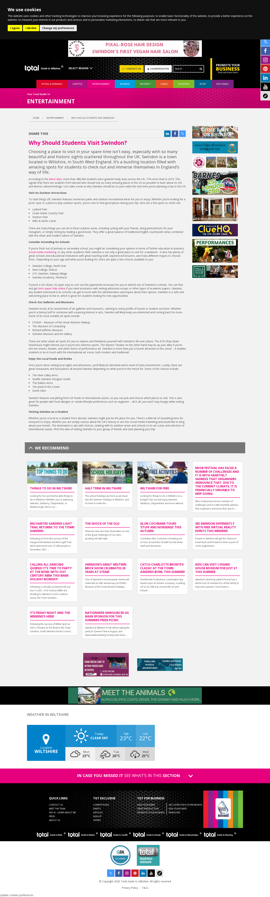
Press (52, 816)
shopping (183, 84)
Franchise (174, 812)
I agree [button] (15, 28)
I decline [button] (31, 28)
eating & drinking (52, 84)
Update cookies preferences (16, 895)
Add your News (146, 804)
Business (125, 84)
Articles (97, 812)
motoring (222, 84)
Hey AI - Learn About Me (62, 812)
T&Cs (145, 887)
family (164, 84)
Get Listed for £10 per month (185, 804)
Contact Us (56, 804)
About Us (54, 820)
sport (202, 84)
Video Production (148, 808)
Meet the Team (57, 808)
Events (97, 808)
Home (36, 117)
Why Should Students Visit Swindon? (92, 117)
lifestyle (77, 84)
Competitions (101, 804)
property (145, 84)
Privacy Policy (130, 887)
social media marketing (42, 252)
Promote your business (151, 812)
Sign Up (97, 816)
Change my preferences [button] (58, 28)
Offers (97, 820)
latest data (55, 179)
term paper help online (51, 288)
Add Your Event (178, 808)
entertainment (101, 84)
